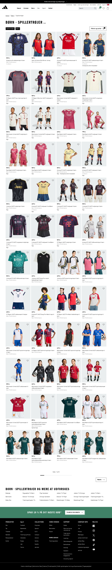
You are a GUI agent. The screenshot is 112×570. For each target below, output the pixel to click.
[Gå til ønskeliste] (104, 8)
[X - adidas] (99, 535)
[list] (48, 28)
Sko (38, 8)
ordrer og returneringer (83, 4)
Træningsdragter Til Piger (97, 497)
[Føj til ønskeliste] (27, 35)
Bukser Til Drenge (28, 496)
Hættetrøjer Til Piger (97, 500)
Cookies (45, 566)
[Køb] (5, 7)
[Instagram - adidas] (99, 531)
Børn (33, 8)
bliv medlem (93, 4)
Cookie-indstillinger (26, 566)
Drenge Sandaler (45, 496)
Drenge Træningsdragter (81, 496)
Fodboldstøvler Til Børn (47, 500)
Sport (44, 8)
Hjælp (75, 4)
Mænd (19, 8)
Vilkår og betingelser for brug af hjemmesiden (69, 566)
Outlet (50, 8)
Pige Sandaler (44, 493)
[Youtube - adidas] (99, 549)
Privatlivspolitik (52, 566)
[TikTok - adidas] (99, 545)
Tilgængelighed (87, 566)
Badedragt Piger (79, 500)
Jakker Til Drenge (79, 493)
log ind (104, 4)
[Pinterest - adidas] (99, 540)
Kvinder (26, 8)
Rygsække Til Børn (28, 493)
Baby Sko (8, 500)
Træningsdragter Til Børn (29, 500)
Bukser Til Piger (62, 496)
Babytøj (8, 493)
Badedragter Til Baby (63, 500)
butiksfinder (69, 4)
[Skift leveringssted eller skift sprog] (108, 4)
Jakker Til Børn (95, 493)
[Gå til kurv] (108, 8)
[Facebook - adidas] (99, 526)
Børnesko (8, 496)
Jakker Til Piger (61, 493)
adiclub (99, 4)
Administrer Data (37, 566)
